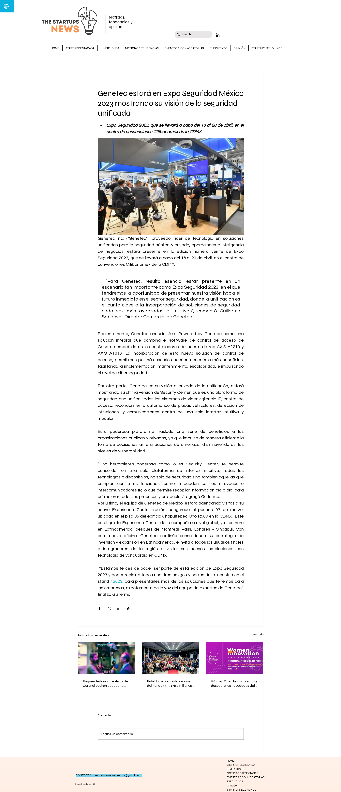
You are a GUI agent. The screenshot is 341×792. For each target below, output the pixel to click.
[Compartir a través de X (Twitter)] (109, 608)
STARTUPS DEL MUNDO (241, 789)
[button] (258, 61)
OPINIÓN (232, 785)
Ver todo (257, 634)
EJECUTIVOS (235, 781)
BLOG (82, 61)
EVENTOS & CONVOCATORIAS (241, 777)
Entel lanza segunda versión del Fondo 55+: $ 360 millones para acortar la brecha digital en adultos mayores (169, 683)
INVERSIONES (185, 61)
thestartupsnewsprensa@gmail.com (117, 775)
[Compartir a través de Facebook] (99, 608)
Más (205, 61)
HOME (230, 760)
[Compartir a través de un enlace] (128, 608)
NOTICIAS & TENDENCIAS (151, 61)
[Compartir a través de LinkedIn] (119, 608)
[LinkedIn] (217, 35)
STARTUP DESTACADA (110, 61)
